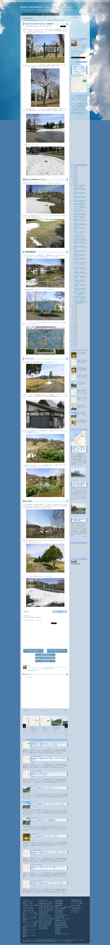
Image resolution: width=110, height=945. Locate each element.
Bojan (80, 40)
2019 (74, 322)
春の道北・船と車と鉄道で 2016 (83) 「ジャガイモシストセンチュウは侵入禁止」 (80, 297)
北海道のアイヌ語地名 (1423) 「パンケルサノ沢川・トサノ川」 (49, 852)
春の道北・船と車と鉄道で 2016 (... (31, 20)
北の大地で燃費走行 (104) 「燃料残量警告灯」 (44, 820)
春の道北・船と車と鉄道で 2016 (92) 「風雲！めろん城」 (79, 243)
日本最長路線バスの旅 (60, 920)
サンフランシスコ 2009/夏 (77, 903)
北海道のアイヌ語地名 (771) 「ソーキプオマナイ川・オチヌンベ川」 (79, 259)
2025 (74, 169)
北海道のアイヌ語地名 (28, 901)
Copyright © (26, 617)
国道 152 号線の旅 (43, 927)
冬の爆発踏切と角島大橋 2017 (45, 903)
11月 (75, 181)
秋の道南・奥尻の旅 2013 (44, 915)
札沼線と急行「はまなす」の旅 (62, 918)
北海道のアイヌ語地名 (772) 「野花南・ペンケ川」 (79, 236)
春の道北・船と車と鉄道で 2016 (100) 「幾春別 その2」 (80, 201)
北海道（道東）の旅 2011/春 (45, 922)
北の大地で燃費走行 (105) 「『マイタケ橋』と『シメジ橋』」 (48, 804)
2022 (74, 174)
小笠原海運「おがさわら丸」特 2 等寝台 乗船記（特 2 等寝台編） (82, 369)
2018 (74, 324)
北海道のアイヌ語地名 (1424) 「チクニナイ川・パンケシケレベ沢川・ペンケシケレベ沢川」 (79, 107)
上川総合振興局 (34, 818)
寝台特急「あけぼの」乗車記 (61, 927)
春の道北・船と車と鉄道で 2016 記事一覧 (45, 657)
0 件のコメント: (39, 620)
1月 (74, 320)
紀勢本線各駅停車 (59, 910)
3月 (74, 316)
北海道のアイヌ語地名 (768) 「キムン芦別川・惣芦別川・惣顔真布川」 (79, 293)
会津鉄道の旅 (58, 928)
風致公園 (30, 30)
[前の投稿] (25, 650)
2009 (74, 340)
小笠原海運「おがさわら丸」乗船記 (30, 905)
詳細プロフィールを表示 (76, 53)
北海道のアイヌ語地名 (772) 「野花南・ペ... (57, 20)
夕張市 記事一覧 (45, 661)
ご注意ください (44, 14)
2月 (74, 318)
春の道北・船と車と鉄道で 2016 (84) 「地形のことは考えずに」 (80, 285)
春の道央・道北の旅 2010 (44, 925)
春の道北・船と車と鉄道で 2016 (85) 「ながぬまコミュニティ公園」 (80, 281)
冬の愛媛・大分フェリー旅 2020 (46, 901)
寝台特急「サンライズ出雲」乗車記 (63, 907)
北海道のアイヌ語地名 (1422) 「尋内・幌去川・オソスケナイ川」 (82, 376)
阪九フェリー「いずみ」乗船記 (29, 917)
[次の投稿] (59, 651)
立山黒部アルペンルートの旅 (61, 933)
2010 (74, 338)
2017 (74, 326)
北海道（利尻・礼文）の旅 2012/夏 (46, 918)
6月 (74, 310)
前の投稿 (26, 710)
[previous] (24, 726)
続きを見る (59, 752)
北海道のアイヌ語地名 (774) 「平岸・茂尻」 (79, 211)
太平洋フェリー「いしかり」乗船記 (30, 921)
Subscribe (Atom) (68, 939)
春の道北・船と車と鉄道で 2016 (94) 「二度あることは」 (79, 229)
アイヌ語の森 (26, 900)
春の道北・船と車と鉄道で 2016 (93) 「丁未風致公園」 (80, 240)
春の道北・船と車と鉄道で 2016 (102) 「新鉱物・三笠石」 (79, 193)
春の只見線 (57, 930)
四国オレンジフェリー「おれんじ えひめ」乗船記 (29, 910)
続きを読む (59, 611)
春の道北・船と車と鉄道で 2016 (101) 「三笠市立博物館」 (79, 197)
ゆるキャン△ (76, 939)
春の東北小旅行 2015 (43, 912)
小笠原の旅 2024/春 (43, 900)
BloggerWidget (65, 893)
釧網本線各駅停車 (59, 903)
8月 (74, 307)
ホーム (24, 14)
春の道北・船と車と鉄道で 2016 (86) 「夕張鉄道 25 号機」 (79, 277)
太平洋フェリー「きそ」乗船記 (29, 923)
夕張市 (49, 26)
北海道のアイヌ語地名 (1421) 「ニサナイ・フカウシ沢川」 (48, 883)
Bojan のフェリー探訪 (27, 903)
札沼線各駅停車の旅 (59, 917)
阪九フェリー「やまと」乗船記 (29, 912)
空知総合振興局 (29, 26)
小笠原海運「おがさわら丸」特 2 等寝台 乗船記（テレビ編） (82, 421)
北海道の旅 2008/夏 (43, 928)
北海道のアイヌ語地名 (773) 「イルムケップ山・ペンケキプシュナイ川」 (79, 233)
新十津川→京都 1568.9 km (61, 915)
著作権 (51, 939)
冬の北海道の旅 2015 (43, 913)
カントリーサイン (34, 785)
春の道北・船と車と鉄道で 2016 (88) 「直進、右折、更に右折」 (80, 269)
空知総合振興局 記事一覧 (45, 654)
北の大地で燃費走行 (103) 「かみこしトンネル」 (45, 836)
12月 (75, 180)
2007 (74, 344)
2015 (74, 329)
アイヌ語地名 (54, 14)
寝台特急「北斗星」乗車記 (61, 922)
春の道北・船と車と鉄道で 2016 (41, 26)
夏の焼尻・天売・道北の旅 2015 (46, 910)
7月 (74, 308)
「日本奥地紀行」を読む (76, 908)
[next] (66, 726)
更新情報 (47, 939)
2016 (74, 327)
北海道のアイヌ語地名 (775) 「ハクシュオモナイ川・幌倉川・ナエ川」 (79, 207)
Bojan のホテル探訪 (75, 907)
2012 (74, 335)
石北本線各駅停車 (59, 901)
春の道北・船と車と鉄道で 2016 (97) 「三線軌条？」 (79, 217)
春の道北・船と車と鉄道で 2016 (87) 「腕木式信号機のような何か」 (80, 273)
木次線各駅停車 (58, 905)
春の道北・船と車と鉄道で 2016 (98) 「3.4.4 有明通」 (79, 214)
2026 (74, 167)
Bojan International (31, 6)
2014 (74, 331)
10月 (75, 183)
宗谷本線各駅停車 (59, 912)
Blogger (55, 941)
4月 (74, 314)
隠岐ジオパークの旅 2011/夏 (45, 920)
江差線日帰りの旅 (59, 913)
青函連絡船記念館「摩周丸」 (61, 925)
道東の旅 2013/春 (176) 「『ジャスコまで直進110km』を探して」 (82, 407)
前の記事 (26, 611)
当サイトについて (33, 14)
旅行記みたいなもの (75, 910)
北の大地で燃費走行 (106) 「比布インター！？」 (45, 788)
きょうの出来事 (74, 912)
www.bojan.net (26, 615)
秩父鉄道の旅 (58, 932)
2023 (74, 172)
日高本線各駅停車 (59, 900)
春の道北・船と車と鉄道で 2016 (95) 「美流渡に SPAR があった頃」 (80, 224)
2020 (74, 178)
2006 (74, 346)
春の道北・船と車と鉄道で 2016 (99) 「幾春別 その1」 (80, 204)
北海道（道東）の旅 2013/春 (45, 917)
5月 (74, 312)
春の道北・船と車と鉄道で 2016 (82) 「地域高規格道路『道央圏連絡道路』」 (80, 301)
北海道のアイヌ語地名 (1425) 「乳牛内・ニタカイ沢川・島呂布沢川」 (79, 104)
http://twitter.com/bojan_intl (32, 670)
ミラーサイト (61, 941)
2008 (74, 342)
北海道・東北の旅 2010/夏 (44, 923)
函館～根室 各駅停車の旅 (60, 923)
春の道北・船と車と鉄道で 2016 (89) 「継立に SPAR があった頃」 (80, 255)
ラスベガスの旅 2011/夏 (76, 901)
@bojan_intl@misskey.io (48, 668)
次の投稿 (65, 710)
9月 (74, 305)
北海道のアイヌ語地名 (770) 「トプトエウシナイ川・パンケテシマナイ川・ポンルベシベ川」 (79, 264)
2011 (74, 337)
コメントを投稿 (28, 677)
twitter (43, 939)
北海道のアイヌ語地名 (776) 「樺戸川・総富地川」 (79, 186)
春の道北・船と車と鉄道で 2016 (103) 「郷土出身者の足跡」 (79, 189)
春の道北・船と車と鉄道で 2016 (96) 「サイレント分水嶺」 (80, 220)
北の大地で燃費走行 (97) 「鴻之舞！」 (81, 383)
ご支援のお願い (67, 941)
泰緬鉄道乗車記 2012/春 (76, 900)
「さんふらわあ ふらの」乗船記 (30, 925)
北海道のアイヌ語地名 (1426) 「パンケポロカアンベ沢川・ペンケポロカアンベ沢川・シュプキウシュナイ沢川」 (79, 70)
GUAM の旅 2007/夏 (75, 905)
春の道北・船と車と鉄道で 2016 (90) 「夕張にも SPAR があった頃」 (80, 251)
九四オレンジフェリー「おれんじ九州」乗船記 (28, 907)
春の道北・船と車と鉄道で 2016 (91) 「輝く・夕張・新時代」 (80, 247)
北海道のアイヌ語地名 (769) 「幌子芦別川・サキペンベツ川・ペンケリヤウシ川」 (79, 289)
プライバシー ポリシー (59, 939)
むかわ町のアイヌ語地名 (36, 741)
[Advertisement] (45, 636)
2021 (74, 176)
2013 (74, 333)
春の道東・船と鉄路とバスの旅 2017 (47, 907)
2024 (74, 171)
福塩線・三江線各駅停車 (60, 908)
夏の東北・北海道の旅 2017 (45, 905)
